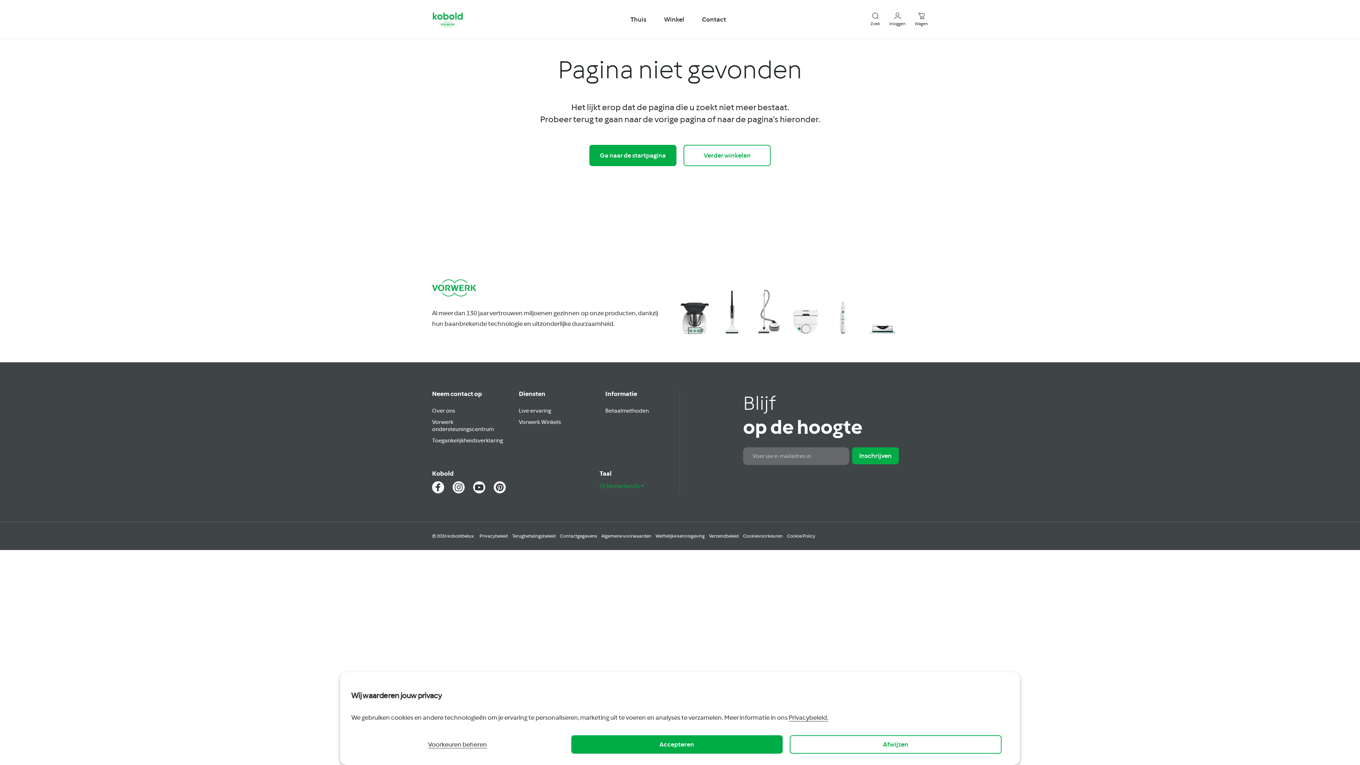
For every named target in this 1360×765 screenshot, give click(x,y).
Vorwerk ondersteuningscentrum (463, 425)
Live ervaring (535, 410)
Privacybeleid (494, 536)
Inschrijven (875, 456)
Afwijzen (895, 744)
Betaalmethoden (627, 410)
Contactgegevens (578, 536)
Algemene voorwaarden (626, 536)
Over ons (443, 410)
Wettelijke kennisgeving (680, 536)
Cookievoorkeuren (763, 536)
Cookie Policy (801, 536)
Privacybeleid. (808, 717)
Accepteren (676, 744)
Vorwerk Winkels (540, 421)
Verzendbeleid (724, 536)
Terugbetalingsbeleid (534, 536)
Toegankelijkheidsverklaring (467, 440)
